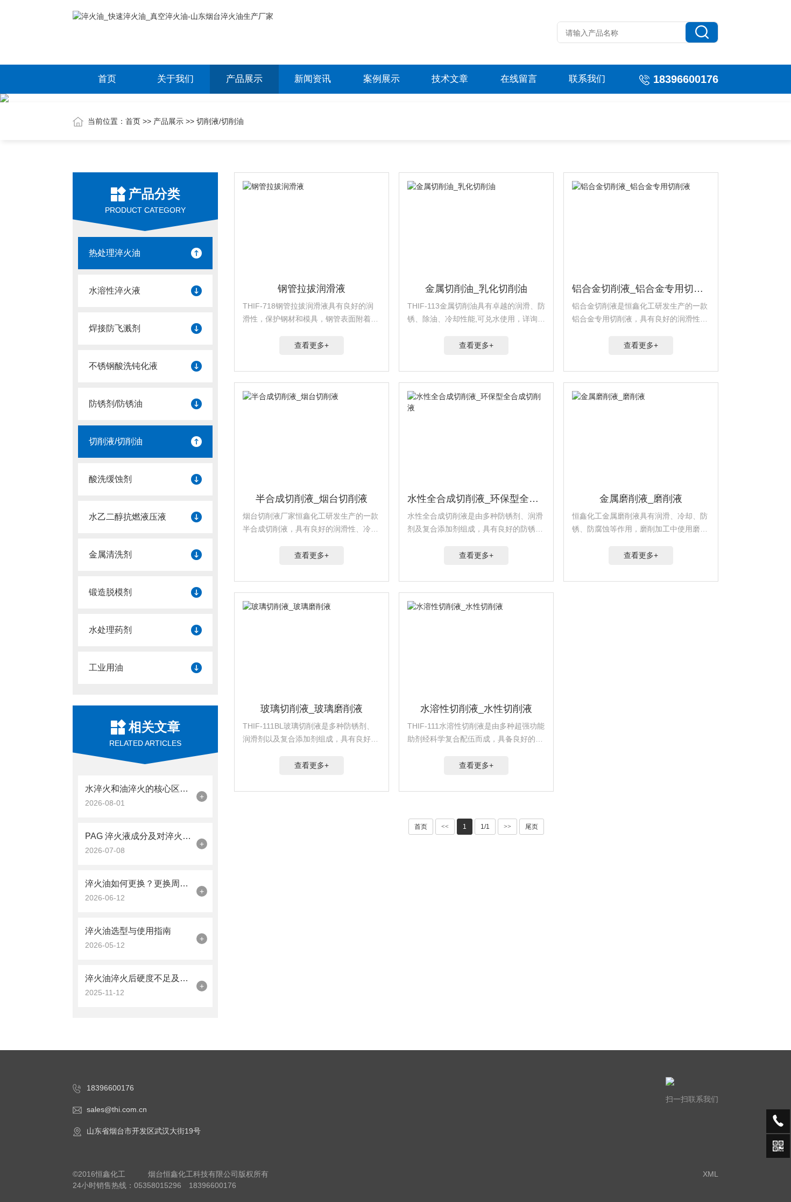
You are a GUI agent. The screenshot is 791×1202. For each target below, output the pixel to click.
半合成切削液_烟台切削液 (312, 498)
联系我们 (587, 79)
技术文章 (450, 79)
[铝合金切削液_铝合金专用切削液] (641, 229)
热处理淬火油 (114, 252)
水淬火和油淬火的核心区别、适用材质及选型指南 (138, 788)
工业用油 (106, 667)
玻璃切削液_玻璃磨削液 (311, 708)
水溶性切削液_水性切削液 (476, 708)
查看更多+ (311, 345)
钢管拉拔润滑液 (311, 288)
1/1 (485, 826)
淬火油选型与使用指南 (128, 930)
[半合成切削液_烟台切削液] (311, 439)
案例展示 (381, 79)
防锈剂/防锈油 (116, 403)
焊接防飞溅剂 (114, 328)
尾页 (531, 826)
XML (710, 1174)
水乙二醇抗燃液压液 (127, 516)
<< (445, 826)
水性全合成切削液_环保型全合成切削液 (476, 498)
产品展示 (244, 79)
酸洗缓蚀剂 (110, 479)
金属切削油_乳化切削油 (476, 288)
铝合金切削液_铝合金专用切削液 (641, 288)
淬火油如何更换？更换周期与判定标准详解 (138, 883)
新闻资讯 (312, 79)
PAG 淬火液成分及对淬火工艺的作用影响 (138, 836)
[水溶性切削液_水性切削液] (476, 649)
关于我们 (175, 79)
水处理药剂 (110, 629)
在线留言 (518, 79)
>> (507, 826)
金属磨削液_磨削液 (640, 498)
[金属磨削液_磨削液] (641, 439)
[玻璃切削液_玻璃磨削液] (311, 649)
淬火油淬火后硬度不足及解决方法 (138, 978)
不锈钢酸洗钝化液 (123, 366)
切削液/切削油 (220, 121)
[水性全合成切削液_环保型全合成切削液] (476, 439)
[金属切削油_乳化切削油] (476, 229)
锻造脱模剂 (110, 592)
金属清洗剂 (110, 554)
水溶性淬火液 (114, 290)
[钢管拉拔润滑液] (311, 229)
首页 (107, 79)
